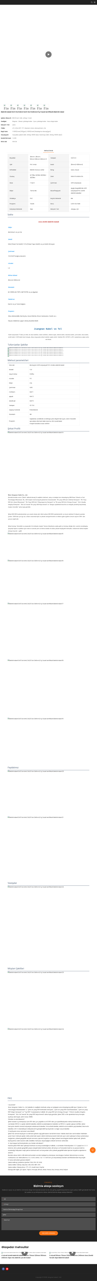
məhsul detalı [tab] (48, 151)
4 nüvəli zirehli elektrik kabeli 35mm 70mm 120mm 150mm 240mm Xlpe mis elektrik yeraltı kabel (23, 1256)
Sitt (60, 1277)
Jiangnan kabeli (53, 1277)
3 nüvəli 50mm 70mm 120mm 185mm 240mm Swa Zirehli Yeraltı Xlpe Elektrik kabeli (71, 1256)
